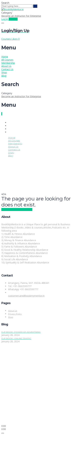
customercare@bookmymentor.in (26, 295)
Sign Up (20, 419)
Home (4, 56)
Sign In (28, 419)
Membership (8, 62)
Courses (6, 39)
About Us (6, 66)
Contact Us (7, 69)
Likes (15, 39)
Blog (3, 75)
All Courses (7, 59)
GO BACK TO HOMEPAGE (16, 209)
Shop (4, 72)
